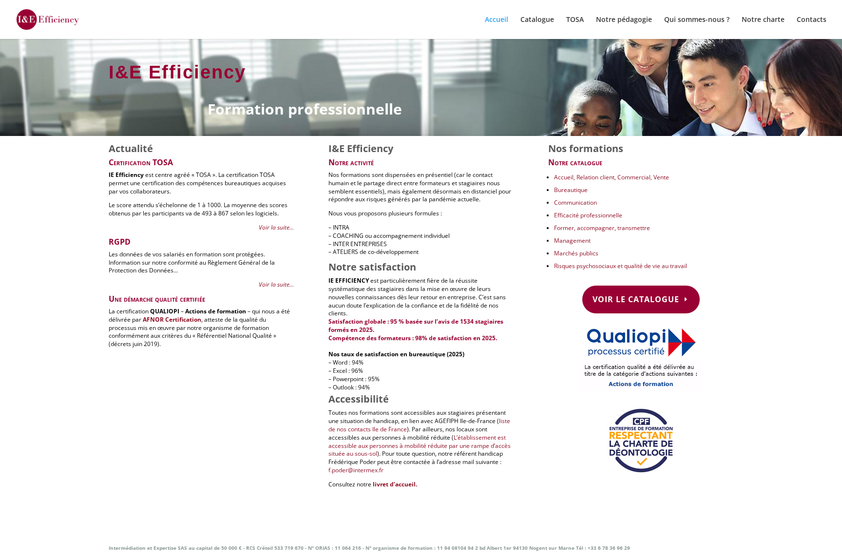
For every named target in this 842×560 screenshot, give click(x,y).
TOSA (575, 20)
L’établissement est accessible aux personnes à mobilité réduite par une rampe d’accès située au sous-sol (419, 445)
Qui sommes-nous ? (696, 20)
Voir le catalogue (636, 299)
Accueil (496, 20)
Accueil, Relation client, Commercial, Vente (611, 177)
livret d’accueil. (395, 484)
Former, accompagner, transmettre (602, 228)
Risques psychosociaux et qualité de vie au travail (620, 266)
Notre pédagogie (624, 20)
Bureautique (571, 190)
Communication (575, 202)
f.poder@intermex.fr (355, 470)
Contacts (811, 20)
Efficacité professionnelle (588, 215)
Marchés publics (576, 253)
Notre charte (763, 20)
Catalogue (537, 20)
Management (572, 240)
